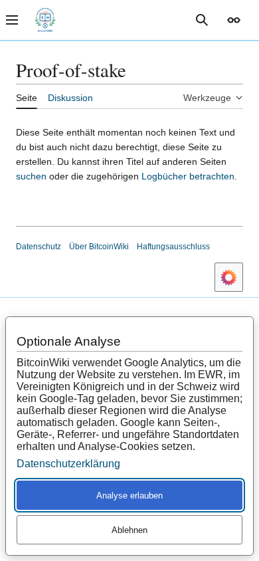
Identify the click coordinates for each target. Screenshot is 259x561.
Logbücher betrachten (187, 176)
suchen (31, 176)
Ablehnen (129, 530)
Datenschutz (38, 246)
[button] (233, 20)
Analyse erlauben (129, 496)
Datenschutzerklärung (68, 463)
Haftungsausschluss (173, 246)
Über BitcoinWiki (99, 246)
